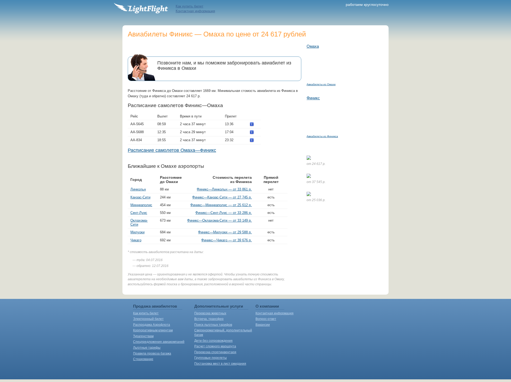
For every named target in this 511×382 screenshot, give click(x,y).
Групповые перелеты (210, 358)
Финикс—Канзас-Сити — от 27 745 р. (222, 197)
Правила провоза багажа (152, 353)
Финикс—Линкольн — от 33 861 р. (224, 189)
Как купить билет (189, 6)
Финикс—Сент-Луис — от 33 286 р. (223, 213)
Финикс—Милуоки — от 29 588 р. (225, 232)
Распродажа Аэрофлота (151, 325)
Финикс (313, 98)
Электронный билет (148, 319)
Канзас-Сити (140, 197)
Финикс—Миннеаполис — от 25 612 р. (221, 205)
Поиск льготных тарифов (213, 325)
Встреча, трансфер (209, 319)
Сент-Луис (138, 213)
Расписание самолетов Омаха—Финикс (172, 150)
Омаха (313, 46)
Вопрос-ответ (266, 319)
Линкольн (138, 189)
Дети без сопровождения (213, 341)
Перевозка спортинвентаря (215, 352)
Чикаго (135, 240)
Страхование (143, 359)
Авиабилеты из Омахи (321, 84)
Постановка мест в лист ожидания (220, 363)
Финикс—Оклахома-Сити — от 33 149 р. (219, 220)
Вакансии (263, 325)
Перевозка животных (210, 313)
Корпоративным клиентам (153, 330)
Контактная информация (195, 11)
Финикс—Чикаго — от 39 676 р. (226, 240)
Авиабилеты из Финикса (322, 136)
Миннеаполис (141, 205)
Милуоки (137, 232)
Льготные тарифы (146, 348)
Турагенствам (143, 336)
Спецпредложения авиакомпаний (158, 342)
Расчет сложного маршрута (215, 346)
